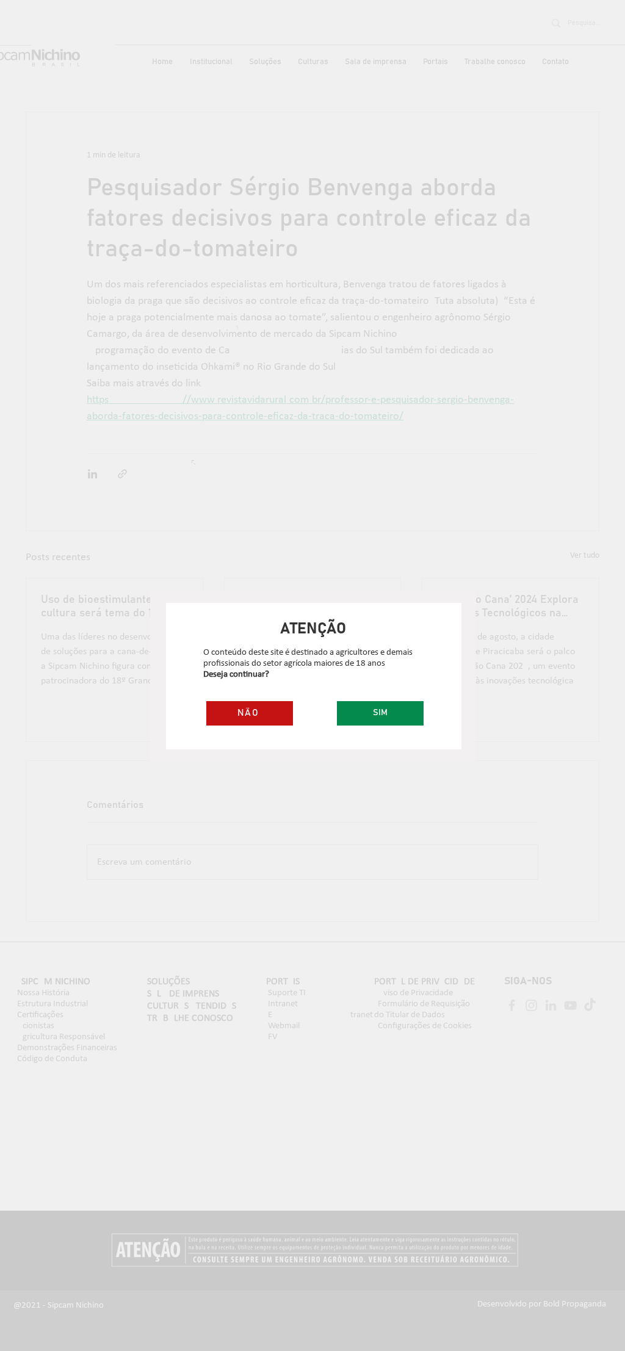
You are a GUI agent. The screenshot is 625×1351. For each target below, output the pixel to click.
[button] (380, 713)
